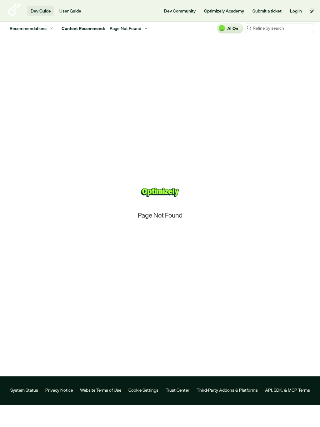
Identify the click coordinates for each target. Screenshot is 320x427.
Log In (296, 10)
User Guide (70, 10)
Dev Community (180, 10)
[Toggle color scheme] (312, 11)
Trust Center (177, 390)
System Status (24, 390)
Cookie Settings (143, 390)
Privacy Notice (59, 390)
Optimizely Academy (224, 10)
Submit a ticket (267, 10)
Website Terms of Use (100, 390)
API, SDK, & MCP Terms (287, 390)
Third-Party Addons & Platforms (227, 390)
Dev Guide (41, 10)
